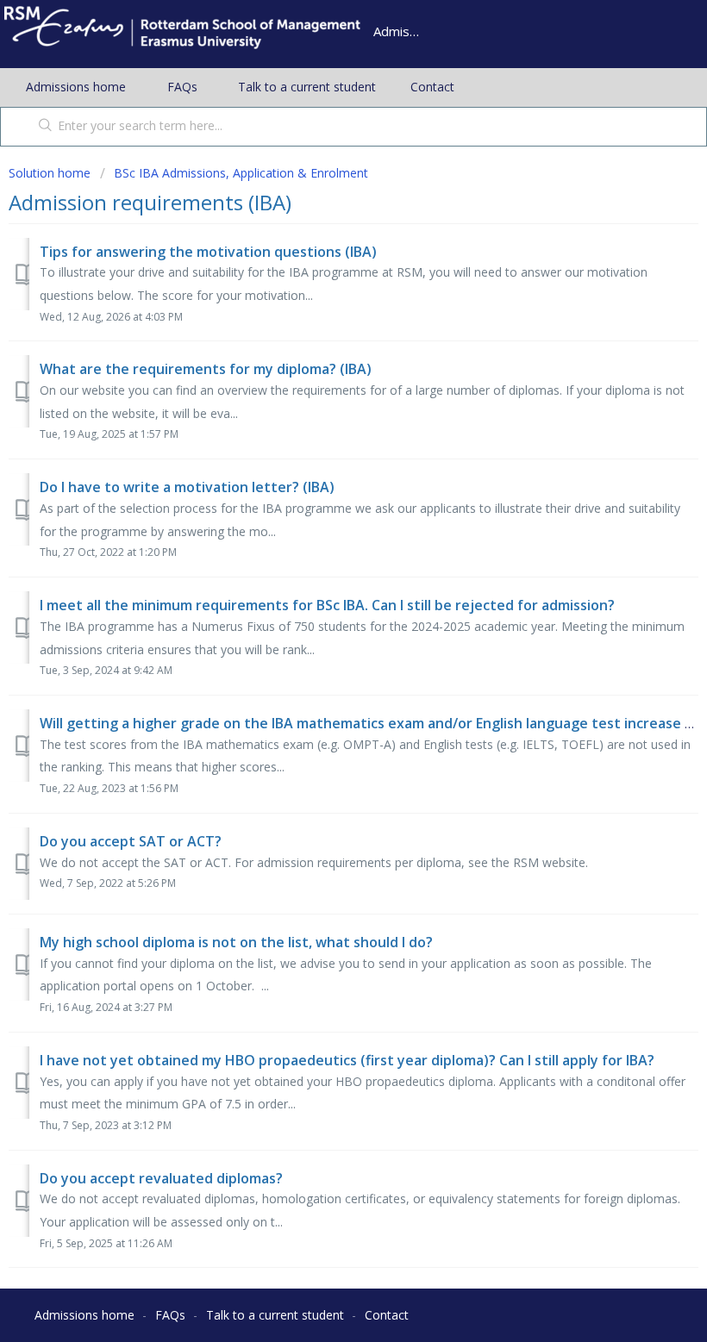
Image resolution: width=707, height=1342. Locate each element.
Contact (432, 86)
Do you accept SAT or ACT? (131, 841)
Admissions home (76, 86)
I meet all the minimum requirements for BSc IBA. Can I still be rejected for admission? (327, 605)
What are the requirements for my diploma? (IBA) (206, 368)
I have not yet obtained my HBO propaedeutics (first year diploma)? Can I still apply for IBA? (347, 1060)
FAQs (182, 86)
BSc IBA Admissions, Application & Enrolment (241, 173)
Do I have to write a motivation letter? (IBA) (187, 487)
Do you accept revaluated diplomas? (161, 1178)
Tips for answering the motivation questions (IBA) (208, 251)
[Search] (42, 126)
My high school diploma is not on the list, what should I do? (236, 942)
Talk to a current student (307, 86)
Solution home (51, 173)
